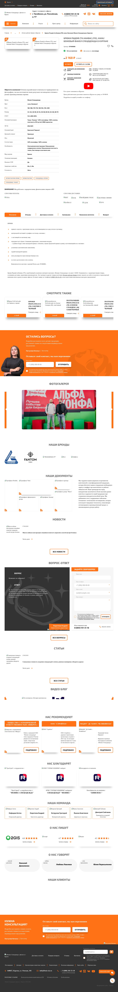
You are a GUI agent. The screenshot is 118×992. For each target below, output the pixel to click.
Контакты (39, 5)
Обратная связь (92, 965)
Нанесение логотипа (86, 215)
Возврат (106, 215)
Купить (68, 64)
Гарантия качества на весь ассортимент (100, 74)
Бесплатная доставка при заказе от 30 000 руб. (101, 79)
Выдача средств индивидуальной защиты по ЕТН (32, 977)
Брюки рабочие (27, 178)
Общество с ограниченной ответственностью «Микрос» (21, 724)
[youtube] (93, 971)
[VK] (93, 14)
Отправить (63, 364)
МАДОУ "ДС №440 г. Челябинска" (96, 724)
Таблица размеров (73, 74)
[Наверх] (112, 987)
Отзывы (32, 5)
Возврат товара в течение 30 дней (102, 69)
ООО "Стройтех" (59, 724)
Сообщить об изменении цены (76, 69)
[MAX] (89, 14)
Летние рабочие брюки (13, 178)
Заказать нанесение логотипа (74, 78)
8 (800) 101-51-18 (71, 14)
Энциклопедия (53, 965)
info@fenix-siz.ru (46, 971)
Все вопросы (59, 638)
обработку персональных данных (59, 372)
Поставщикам (9, 965)
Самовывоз (66, 215)
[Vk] (88, 971)
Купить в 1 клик (83, 64)
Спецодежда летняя (41, 178)
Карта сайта (80, 965)
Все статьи (59, 681)
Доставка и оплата (10, 5)
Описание (12, 215)
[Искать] (86, 24)
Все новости (59, 552)
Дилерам (18, 965)
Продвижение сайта (102, 985)
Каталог (13, 23)
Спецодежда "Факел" (12, 182)
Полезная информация (67, 965)
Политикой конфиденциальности (85, 618)
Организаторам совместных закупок (35, 965)
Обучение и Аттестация (52, 977)
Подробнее (31, 750)
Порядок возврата (22, 5)
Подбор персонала (65, 977)
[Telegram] (84, 14)
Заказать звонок (106, 14)
